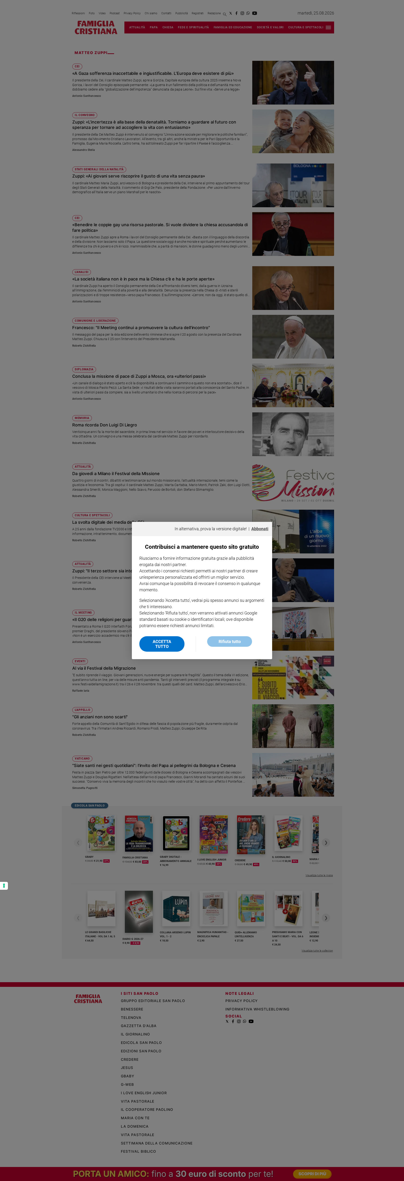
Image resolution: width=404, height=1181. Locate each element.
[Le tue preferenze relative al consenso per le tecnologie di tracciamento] (4, 886)
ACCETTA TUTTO (162, 644)
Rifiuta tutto (230, 641)
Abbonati (259, 528)
